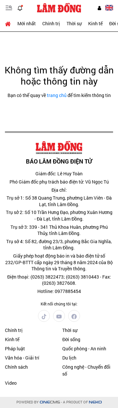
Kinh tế (95, 23)
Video (11, 383)
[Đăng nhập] (99, 8)
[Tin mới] (20, 8)
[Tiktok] (44, 316)
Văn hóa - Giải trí (22, 358)
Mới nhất (26, 23)
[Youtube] (59, 316)
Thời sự (74, 23)
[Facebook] (74, 316)
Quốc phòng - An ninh (84, 348)
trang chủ (57, 95)
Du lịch (69, 358)
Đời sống (71, 339)
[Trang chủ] (9, 23)
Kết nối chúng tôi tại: (59, 303)
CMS (50, 402)
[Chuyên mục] (9, 8)
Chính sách (16, 367)
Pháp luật (15, 348)
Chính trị (51, 23)
